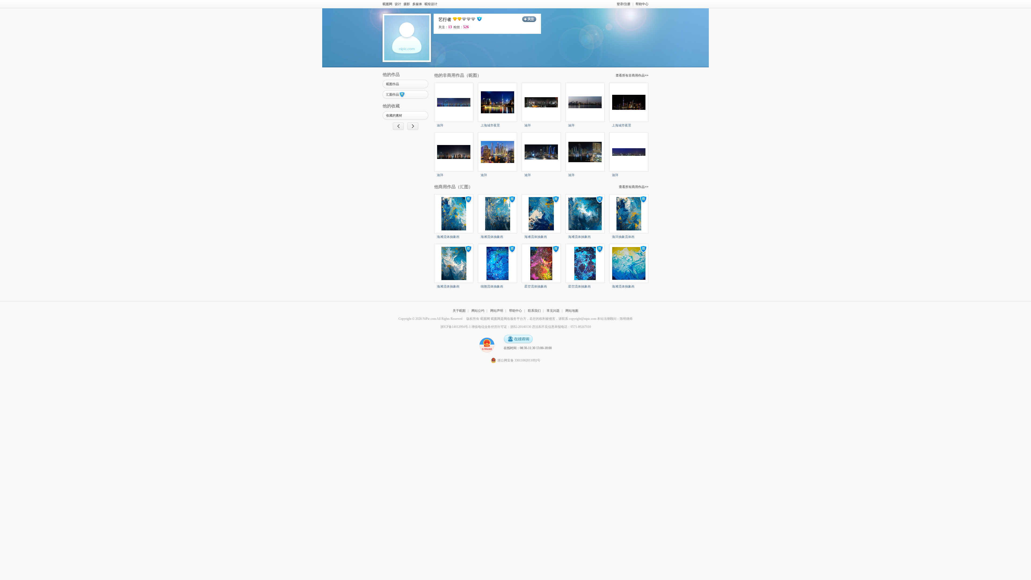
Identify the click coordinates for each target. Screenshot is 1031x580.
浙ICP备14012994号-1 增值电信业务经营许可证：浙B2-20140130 (485, 327)
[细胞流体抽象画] (498, 263)
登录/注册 (623, 4)
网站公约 (477, 311)
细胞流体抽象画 (492, 286)
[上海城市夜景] (497, 102)
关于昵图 (459, 311)
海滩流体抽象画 (448, 237)
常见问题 (553, 311)
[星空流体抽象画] (541, 263)
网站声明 (496, 311)
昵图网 (387, 4)
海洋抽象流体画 (623, 237)
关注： (445, 27)
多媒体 (417, 4)
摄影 (407, 4)
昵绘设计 (430, 4)
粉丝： (461, 27)
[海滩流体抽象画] (453, 213)
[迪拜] (453, 102)
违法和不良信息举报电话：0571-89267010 (561, 327)
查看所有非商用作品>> (632, 75)
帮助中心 (642, 4)
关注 (531, 19)
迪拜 (440, 125)
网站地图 (571, 311)
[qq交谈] (518, 339)
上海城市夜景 (490, 125)
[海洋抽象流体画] (628, 213)
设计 (398, 4)
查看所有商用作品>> (633, 187)
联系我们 (534, 311)
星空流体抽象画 (535, 286)
